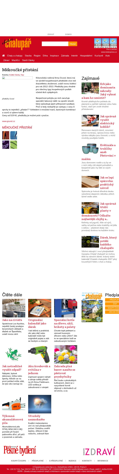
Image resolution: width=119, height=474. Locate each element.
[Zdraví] (99, 451)
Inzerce (72, 461)
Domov (68, 34)
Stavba (28, 55)
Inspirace (54, 55)
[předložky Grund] (17, 86)
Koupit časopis (18, 461)
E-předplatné (56, 461)
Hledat (73, 43)
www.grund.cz (8, 121)
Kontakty (87, 461)
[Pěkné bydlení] (19, 451)
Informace (103, 461)
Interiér (74, 55)
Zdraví (50, 34)
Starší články (28, 60)
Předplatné (38, 461)
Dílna (45, 55)
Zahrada (65, 55)
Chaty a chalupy (14, 55)
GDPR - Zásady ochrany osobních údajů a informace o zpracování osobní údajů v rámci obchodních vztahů (59, 471)
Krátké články (14, 75)
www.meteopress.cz (109, 52)
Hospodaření (86, 55)
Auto (107, 55)
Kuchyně (99, 55)
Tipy (22, 75)
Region (37, 55)
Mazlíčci (16, 60)
